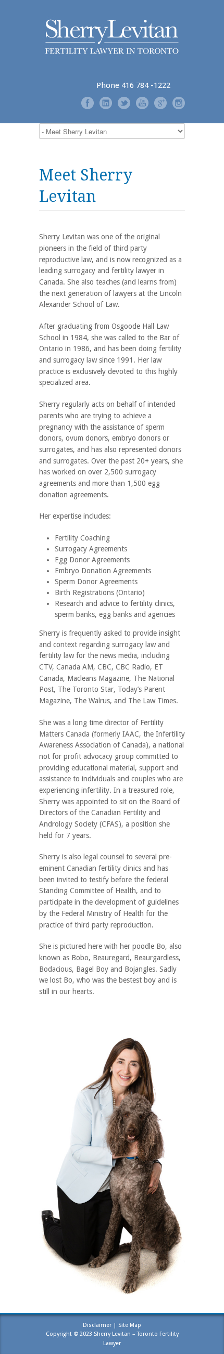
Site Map (129, 1325)
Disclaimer (97, 1325)
